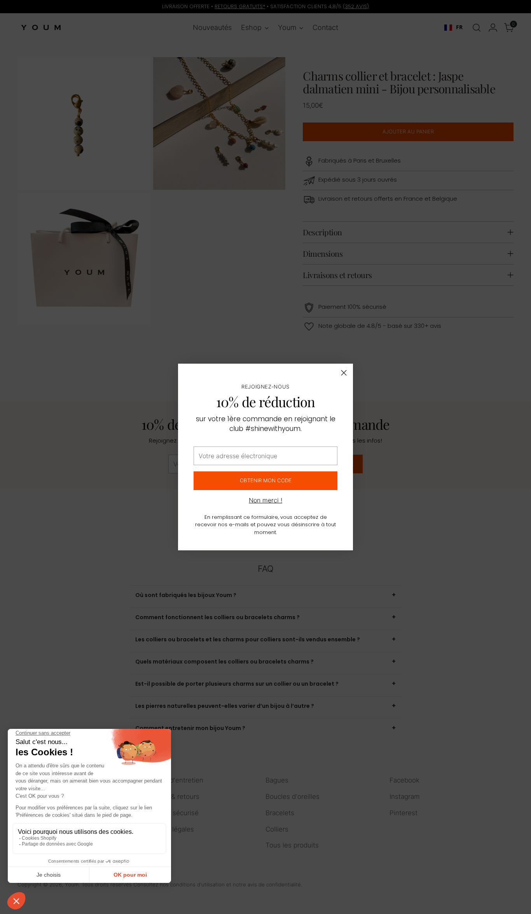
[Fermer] (344, 373)
